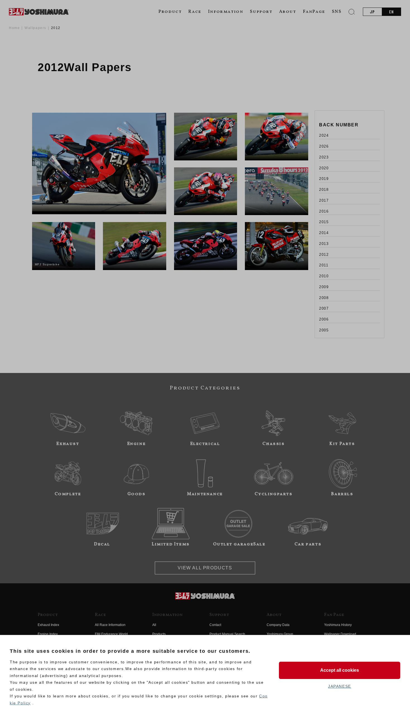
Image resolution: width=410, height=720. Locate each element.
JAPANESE (339, 686)
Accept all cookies (339, 670)
